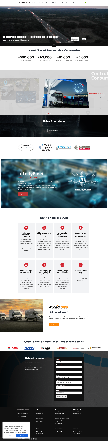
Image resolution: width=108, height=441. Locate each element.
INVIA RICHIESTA (61, 396)
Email (57, 375)
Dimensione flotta (61, 385)
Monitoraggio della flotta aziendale (26, 234)
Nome (58, 359)
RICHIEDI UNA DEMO (53, 130)
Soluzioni (47, 2)
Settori (41, 2)
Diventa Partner (66, 2)
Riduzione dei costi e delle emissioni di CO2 (44, 235)
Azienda (58, 370)
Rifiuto (9, 435)
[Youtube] (36, 439)
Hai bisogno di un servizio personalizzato (80, 272)
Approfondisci (23, 194)
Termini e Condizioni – (60, 438)
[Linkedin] (34, 439)
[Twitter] (31, 439)
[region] (16, 430)
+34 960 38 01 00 (40, 433)
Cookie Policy (73, 438)
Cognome (59, 364)
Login (81, 2)
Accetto (22, 435)
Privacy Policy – (68, 438)
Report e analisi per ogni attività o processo (26, 272)
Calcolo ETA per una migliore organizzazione (80, 235)
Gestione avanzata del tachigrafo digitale (62, 272)
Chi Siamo (75, 2)
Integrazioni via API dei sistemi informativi (62, 235)
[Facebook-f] (29, 439)
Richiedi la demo (56, 2)
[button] (46, 113)
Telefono (58, 380)
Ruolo (58, 390)
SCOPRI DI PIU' (54, 324)
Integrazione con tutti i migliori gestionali (44, 272)
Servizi (33, 2)
